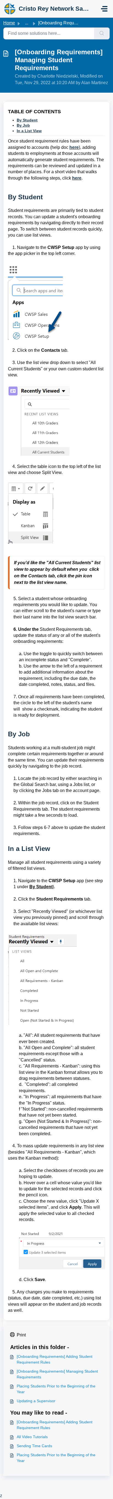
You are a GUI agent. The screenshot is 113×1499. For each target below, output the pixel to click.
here (74, 147)
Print (21, 1335)
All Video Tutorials (32, 1437)
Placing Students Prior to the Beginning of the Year (56, 1389)
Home (9, 23)
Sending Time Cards (34, 1446)
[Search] (102, 33)
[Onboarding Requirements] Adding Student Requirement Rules (54, 1359)
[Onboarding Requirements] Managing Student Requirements (57, 1374)
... (26, 23)
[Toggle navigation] (104, 9)
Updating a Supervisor (36, 1401)
